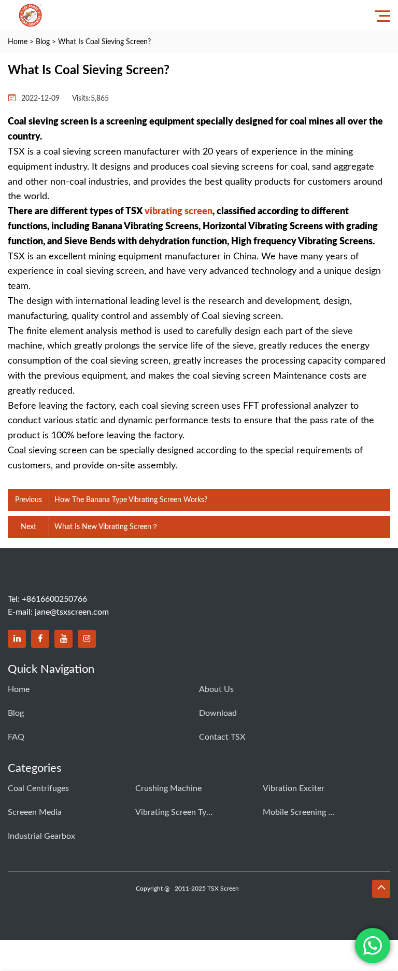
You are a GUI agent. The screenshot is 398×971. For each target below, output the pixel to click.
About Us (216, 689)
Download (218, 713)
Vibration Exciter (293, 788)
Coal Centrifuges (38, 788)
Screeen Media (35, 812)
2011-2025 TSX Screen (207, 888)
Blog (43, 42)
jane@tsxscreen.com (72, 612)
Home (17, 42)
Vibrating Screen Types (174, 812)
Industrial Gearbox (41, 836)
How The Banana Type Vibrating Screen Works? (130, 500)
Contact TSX (222, 737)
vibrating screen (178, 211)
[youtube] (63, 639)
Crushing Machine (168, 788)
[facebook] (40, 639)
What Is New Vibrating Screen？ (106, 527)
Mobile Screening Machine (301, 812)
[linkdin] (17, 639)
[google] (87, 639)
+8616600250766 (54, 599)
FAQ (16, 737)
